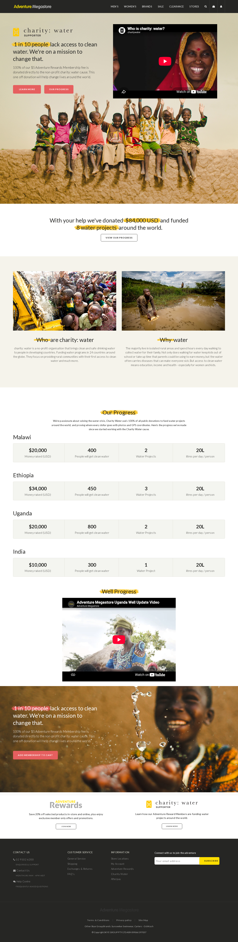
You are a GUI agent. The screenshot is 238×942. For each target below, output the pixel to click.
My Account (117, 863)
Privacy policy (124, 920)
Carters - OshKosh (143, 926)
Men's (114, 6)
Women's (130, 6)
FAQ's (71, 874)
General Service (76, 858)
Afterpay (116, 879)
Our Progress (59, 89)
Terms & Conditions (98, 920)
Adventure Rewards (122, 868)
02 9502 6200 (24, 859)
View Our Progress (119, 237)
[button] (206, 6)
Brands (147, 6)
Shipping (72, 863)
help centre (23, 881)
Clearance (176, 6)
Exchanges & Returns (80, 868)
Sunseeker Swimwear (122, 926)
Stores (194, 6)
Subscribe (211, 860)
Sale (161, 6)
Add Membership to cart (35, 755)
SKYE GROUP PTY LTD (115, 932)
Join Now (66, 826)
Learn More (27, 89)
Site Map (143, 920)
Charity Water (119, 874)
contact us (23, 870)
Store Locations (120, 858)
